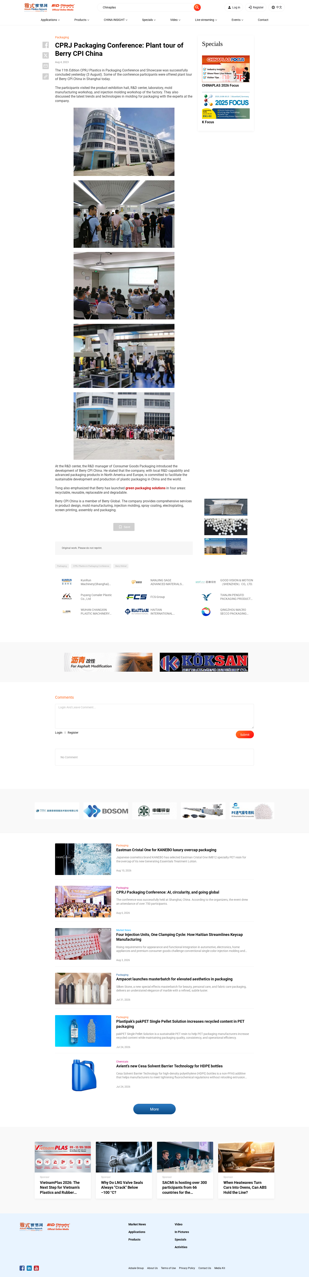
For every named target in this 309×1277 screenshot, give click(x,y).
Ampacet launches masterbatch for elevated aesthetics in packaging (174, 979)
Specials (180, 1239)
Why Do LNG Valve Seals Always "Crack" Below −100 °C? (122, 1187)
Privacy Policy (187, 1268)
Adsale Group (136, 1268)
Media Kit (219, 1268)
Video (178, 1224)
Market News (123, 930)
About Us (152, 1268)
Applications (136, 1232)
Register (73, 732)
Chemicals (122, 1061)
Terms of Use (168, 1268)
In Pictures (182, 1232)
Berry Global (120, 566)
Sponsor (44, 1177)
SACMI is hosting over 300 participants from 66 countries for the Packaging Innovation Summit (184, 1192)
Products (134, 1239)
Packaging (62, 37)
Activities (181, 1247)
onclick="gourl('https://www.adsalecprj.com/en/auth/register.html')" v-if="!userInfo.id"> (258, 7)
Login (58, 732)
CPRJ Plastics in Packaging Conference (91, 566)
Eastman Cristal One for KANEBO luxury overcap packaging (166, 850)
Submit (245, 734)
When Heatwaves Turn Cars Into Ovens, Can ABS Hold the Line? (245, 1187)
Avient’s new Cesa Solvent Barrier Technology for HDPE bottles (169, 1066)
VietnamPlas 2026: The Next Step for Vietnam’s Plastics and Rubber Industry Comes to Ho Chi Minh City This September (62, 1192)
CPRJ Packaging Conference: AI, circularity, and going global (167, 892)
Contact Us (204, 1268)
